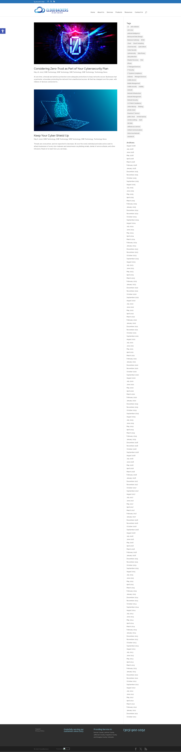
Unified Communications (134, 130)
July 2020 (130, 381)
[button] (2, 31)
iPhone (129, 63)
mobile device (131, 80)
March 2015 (131, 588)
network (129, 90)
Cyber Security (131, 50)
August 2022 (131, 300)
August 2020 (131, 378)
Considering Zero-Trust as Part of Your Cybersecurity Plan (71, 68)
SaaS (140, 120)
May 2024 (130, 233)
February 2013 (132, 668)
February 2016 (132, 552)
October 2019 (131, 410)
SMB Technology (50, 72)
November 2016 (132, 523)
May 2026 (130, 155)
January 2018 (131, 478)
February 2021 (132, 359)
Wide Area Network (133, 133)
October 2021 (131, 333)
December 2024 (132, 210)
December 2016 (132, 520)
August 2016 (131, 533)
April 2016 (130, 546)
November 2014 (132, 600)
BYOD (142, 40)
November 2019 (132, 407)
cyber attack (142, 46)
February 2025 (132, 204)
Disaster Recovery (132, 60)
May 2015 (130, 581)
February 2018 (132, 475)
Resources (128, 12)
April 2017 (130, 507)
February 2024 (132, 242)
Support (38, 729)
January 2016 (131, 555)
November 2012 (132, 678)
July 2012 (130, 691)
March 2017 (131, 510)
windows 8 (130, 136)
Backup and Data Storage (135, 36)
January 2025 (131, 207)
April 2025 (130, 197)
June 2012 (130, 694)
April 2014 (130, 623)
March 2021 (131, 355)
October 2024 (132, 217)
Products (119, 12)
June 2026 (130, 152)
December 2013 (132, 636)
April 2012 (130, 701)
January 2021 (131, 362)
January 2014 (131, 633)
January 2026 (131, 168)
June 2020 (130, 384)
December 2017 (132, 481)
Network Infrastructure (134, 93)
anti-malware (135, 26)
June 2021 (130, 346)
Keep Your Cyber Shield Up (51, 135)
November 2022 (132, 291)
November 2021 (132, 330)
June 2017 (130, 501)
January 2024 (131, 246)
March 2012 (131, 704)
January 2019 (131, 439)
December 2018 (132, 442)
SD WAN (129, 123)
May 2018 (130, 465)
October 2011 (131, 717)
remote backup (141, 116)
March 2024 (131, 239)
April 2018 (130, 468)
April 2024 (130, 236)
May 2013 (130, 659)
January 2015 (131, 594)
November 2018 (132, 446)
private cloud (131, 110)
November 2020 (132, 368)
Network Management (134, 96)
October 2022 (131, 294)
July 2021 (130, 342)
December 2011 (132, 713)
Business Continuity (133, 40)
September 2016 (133, 530)
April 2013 (130, 662)
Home (93, 12)
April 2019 (130, 430)
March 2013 (131, 665)
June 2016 (130, 539)
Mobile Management (133, 83)
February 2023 (132, 281)
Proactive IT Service (133, 113)
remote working (132, 120)
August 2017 (131, 494)
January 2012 (131, 710)
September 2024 (133, 220)
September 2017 (132, 491)
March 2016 (131, 549)
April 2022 (130, 313)
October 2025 (131, 178)
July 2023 (130, 265)
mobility (141, 86)
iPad (141, 60)
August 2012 (131, 688)
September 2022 (133, 297)
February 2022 (132, 320)
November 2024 (132, 213)
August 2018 (131, 455)
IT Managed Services (133, 66)
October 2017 (131, 488)
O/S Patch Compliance (134, 103)
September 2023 (133, 259)
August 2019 (131, 417)
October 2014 (131, 604)
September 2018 (133, 452)
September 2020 (133, 375)
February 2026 (132, 165)
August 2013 (131, 649)
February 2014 (132, 630)
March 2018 (131, 472)
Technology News (101, 72)
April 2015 (130, 584)
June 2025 (130, 191)
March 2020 (131, 394)
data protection (132, 56)
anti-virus (130, 30)
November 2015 (132, 562)
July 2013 (130, 652)
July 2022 (130, 304)
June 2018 (130, 462)
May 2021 (130, 349)
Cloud (129, 43)
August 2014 (131, 610)
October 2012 (131, 681)
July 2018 (130, 459)
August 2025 (131, 184)
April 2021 (130, 352)
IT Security (130, 70)
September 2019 (133, 413)
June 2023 (130, 268)
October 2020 (132, 371)
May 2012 (130, 697)
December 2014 (132, 597)
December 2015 (132, 559)
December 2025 (132, 171)
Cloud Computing (138, 43)
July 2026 (130, 149)
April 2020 (130, 391)
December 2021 (132, 326)
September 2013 (133, 646)
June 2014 (130, 617)
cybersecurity (131, 53)
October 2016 (131, 526)
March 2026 (131, 162)
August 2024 (131, 223)
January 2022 (131, 323)
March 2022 (131, 317)
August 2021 (131, 339)
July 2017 (130, 497)
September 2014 (133, 607)
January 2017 (131, 517)
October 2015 (131, 565)
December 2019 (132, 404)
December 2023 (132, 249)
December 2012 (132, 675)
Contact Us (139, 12)
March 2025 (131, 201)
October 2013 (131, 642)
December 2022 (132, 288)
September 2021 (133, 336)
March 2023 (131, 278)
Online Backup (131, 106)
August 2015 (131, 571)
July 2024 (130, 226)
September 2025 (133, 181)
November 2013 (132, 639)
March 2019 (131, 433)
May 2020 (130, 388)
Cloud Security (131, 46)
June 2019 (130, 423)
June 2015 (130, 578)
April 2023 (130, 275)
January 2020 (131, 401)
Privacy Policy (39, 731)
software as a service (133, 126)
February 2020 (132, 397)
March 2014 (131, 626)
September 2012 (133, 684)
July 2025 (130, 188)
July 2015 (130, 575)
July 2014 (130, 613)
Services (110, 12)
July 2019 (130, 420)
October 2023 (131, 255)
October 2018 (131, 449)
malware (130, 76)
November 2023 (132, 252)
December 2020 (132, 365)
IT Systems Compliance (134, 73)
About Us (101, 12)
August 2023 (131, 262)
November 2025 (132, 175)
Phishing (140, 106)
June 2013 (130, 655)
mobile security (132, 86)
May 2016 (130, 542)
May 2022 (130, 310)
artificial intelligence (133, 33)
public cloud (131, 116)
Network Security (132, 100)
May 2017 (130, 504)
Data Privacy (141, 53)
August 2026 (131, 146)
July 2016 (130, 536)
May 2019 (130, 426)
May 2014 (130, 620)
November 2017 (132, 484)
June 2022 (130, 307)
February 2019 (132, 436)
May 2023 (130, 271)
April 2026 (130, 159)
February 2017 (132, 513)
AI (128, 26)
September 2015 (133, 568)
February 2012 (132, 707)
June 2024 (130, 230)
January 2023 (131, 284)
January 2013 (131, 671)
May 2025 (130, 194)
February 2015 (132, 591)
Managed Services (140, 76)
